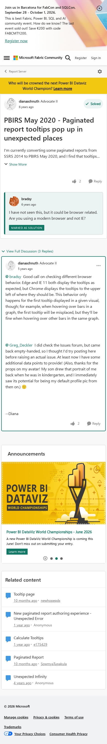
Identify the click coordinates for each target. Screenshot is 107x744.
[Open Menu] (99, 71)
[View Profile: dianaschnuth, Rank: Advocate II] (10, 104)
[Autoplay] (45, 558)
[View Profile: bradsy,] (14, 201)
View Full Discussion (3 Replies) (29, 251)
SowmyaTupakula (54, 663)
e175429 (40, 644)
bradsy (26, 198)
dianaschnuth (29, 101)
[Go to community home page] (37, 58)
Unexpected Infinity (30, 676)
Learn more (63, 88)
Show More (18, 164)
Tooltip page (24, 594)
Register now (16, 40)
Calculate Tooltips (29, 637)
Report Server (17, 71)
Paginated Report (29, 657)
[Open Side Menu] (6, 58)
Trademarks (12, 727)
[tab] (51, 558)
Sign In (96, 58)
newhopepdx (50, 600)
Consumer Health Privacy (69, 734)
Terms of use (74, 717)
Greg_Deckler (21, 345)
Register (81, 58)
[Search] (68, 58)
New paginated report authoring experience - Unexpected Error (52, 616)
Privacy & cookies (46, 717)
